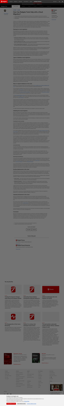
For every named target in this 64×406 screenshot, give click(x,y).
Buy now (54, 1)
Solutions (15, 1)
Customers (20, 1)
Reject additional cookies (21, 403)
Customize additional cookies (31, 403)
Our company (26, 1)
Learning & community (37, 1)
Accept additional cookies (11, 403)
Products (10, 1)
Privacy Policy (26, 401)
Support (31, 1)
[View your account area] (62, 1)
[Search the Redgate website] (59, 1)
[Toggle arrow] (56, 1)
